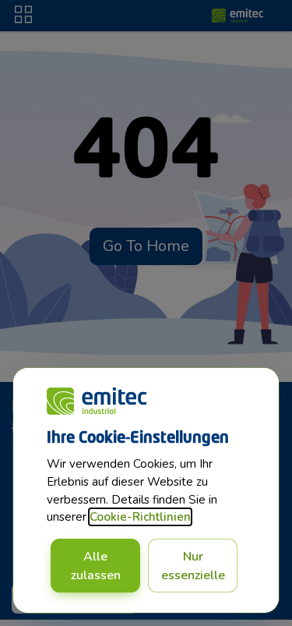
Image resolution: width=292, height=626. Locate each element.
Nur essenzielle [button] (193, 566)
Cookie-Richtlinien (140, 517)
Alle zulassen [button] (96, 566)
